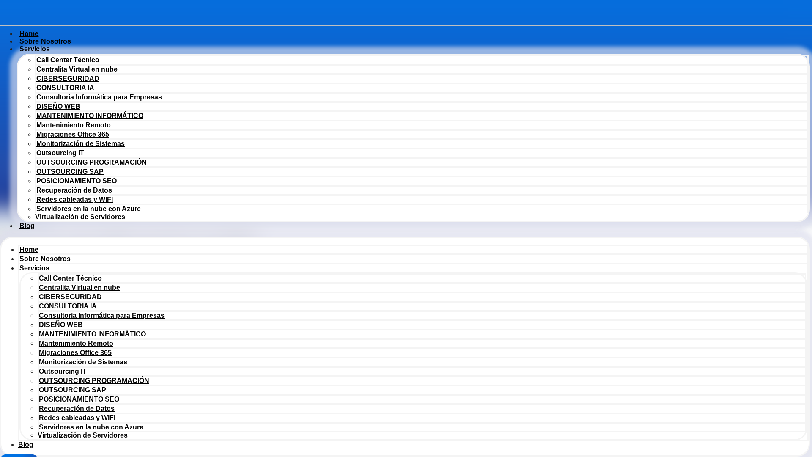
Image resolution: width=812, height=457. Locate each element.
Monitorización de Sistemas (80, 143)
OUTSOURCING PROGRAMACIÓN (91, 162)
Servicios (34, 48)
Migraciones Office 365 (72, 134)
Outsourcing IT (60, 153)
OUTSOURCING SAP (70, 171)
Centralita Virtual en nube (77, 69)
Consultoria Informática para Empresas (99, 97)
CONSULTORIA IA (65, 87)
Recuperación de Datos (74, 190)
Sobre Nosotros (45, 258)
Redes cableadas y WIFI (74, 199)
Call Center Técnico (67, 59)
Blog (27, 225)
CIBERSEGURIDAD (67, 78)
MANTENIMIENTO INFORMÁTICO (89, 115)
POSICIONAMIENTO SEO (76, 180)
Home (28, 249)
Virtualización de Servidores (80, 216)
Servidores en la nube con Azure (88, 208)
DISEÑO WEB (58, 106)
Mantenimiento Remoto (73, 125)
